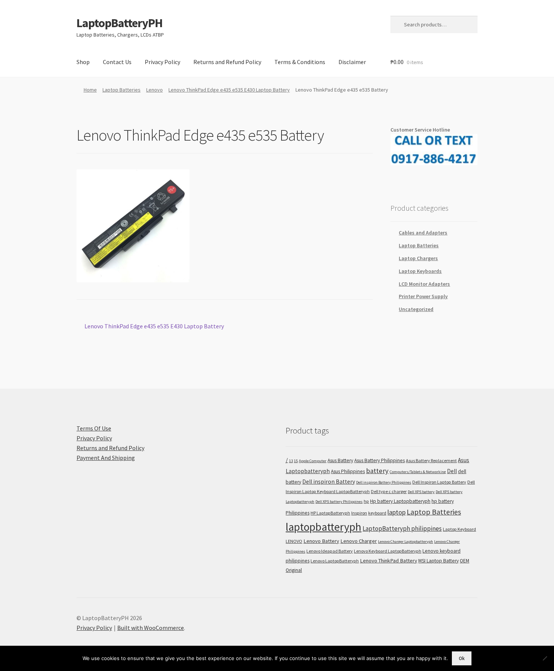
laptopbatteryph (323, 527)
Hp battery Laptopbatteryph (400, 501)
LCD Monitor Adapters (424, 283)
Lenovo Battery (321, 541)
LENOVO (294, 541)
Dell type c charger (389, 491)
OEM (464, 561)
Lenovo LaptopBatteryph (335, 561)
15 (296, 460)
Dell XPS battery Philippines (339, 501)
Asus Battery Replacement (431, 460)
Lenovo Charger (358, 541)
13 (291, 460)
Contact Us (117, 62)
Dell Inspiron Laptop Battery (439, 482)
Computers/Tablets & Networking (418, 471)
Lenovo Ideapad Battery (329, 551)
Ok (462, 658)
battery (377, 470)
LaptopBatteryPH (119, 23)
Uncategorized (416, 309)
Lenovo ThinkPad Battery (388, 560)
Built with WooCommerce (150, 627)
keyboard (377, 513)
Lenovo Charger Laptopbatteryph (405, 541)
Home (90, 89)
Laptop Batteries (122, 89)
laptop (396, 512)
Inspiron (359, 513)
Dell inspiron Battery (328, 481)
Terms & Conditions (299, 62)
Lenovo (154, 89)
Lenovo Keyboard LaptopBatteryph (387, 551)
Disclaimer (352, 62)
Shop (83, 62)
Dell (452, 471)
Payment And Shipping (106, 457)
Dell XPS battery (421, 491)
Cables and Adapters (423, 232)
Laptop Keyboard (459, 529)
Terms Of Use (94, 428)
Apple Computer (312, 460)
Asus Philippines (348, 471)
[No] (544, 658)
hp (366, 501)
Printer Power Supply (423, 296)
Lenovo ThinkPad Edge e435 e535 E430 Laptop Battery (229, 89)
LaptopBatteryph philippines (402, 528)
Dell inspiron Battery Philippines (383, 482)
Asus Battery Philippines (379, 460)
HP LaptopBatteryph (330, 513)
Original (294, 570)
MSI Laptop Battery (438, 561)
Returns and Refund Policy (227, 62)
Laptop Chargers (418, 258)
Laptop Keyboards (420, 271)
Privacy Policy (162, 62)
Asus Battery (340, 460)
